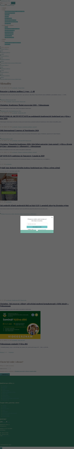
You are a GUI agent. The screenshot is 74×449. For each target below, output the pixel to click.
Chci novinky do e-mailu (37, 226)
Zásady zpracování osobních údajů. (40, 229)
